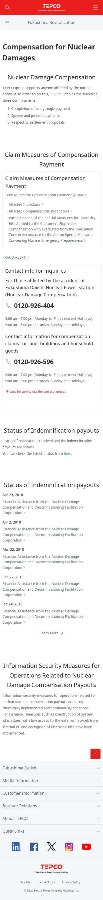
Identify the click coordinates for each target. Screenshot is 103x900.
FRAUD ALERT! (14, 257)
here (67, 453)
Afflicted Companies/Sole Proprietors (39, 211)
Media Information (20, 780)
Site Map (26, 882)
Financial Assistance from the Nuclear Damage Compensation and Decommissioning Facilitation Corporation (42, 507)
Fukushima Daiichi (20, 768)
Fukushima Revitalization (52, 22)
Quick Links (13, 831)
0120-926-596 (34, 361)
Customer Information (23, 793)
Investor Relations (19, 806)
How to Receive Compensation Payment (46, 194)
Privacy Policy (71, 882)
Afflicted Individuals (24, 204)
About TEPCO (15, 818)
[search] (7, 7)
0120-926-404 (34, 305)
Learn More (49, 633)
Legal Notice (47, 882)
